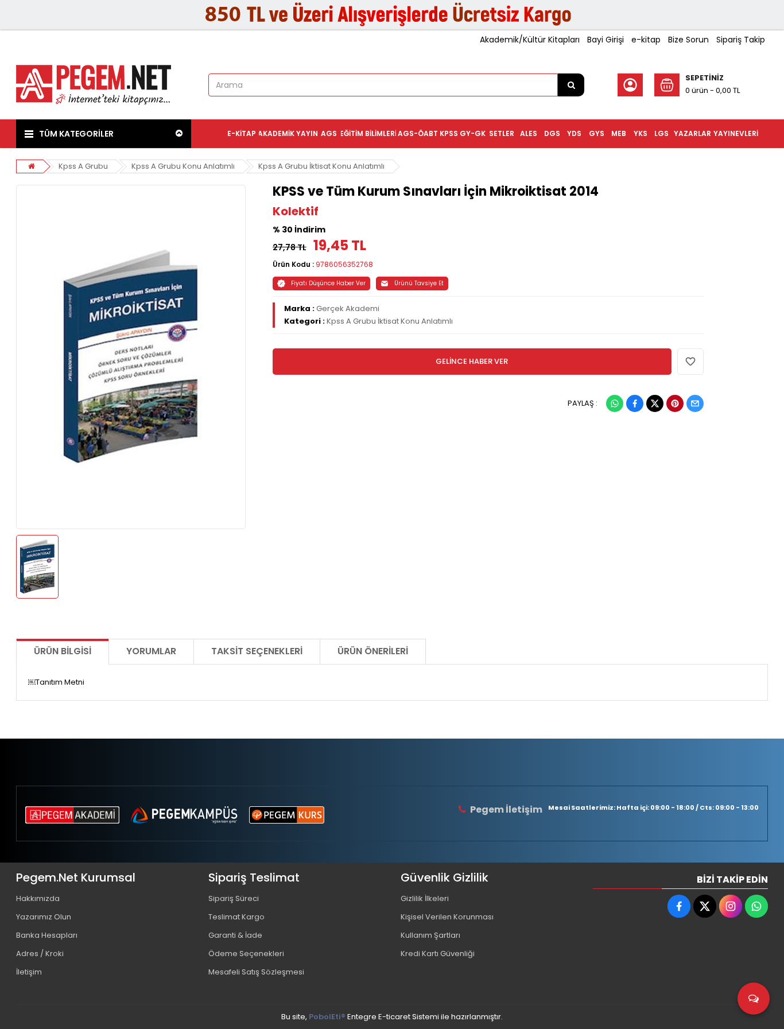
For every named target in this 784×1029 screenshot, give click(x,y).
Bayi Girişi (605, 39)
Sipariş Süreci (233, 898)
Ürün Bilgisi (62, 651)
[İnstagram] (730, 906)
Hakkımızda (38, 898)
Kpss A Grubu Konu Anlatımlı (183, 166)
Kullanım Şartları (430, 935)
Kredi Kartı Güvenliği (438, 953)
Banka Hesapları (46, 935)
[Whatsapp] (614, 403)
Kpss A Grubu (83, 166)
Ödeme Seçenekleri (246, 953)
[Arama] (571, 84)
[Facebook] (634, 403)
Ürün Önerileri (372, 651)
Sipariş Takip (740, 39)
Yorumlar (151, 651)
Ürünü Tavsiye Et (419, 283)
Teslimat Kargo (236, 916)
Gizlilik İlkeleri (425, 898)
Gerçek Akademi (347, 308)
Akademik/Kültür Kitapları (530, 39)
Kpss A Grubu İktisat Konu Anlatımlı (321, 166)
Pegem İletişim (506, 809)
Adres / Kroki (40, 953)
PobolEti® (327, 1016)
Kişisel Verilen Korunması (447, 916)
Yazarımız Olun (43, 916)
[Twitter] (654, 403)
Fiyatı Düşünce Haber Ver (328, 283)
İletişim (29, 971)
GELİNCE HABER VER (472, 361)
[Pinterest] (675, 403)
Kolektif (296, 211)
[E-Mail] (695, 403)
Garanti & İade (235, 935)
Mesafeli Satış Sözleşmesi (256, 971)
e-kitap (646, 39)
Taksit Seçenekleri (256, 651)
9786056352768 (344, 264)
